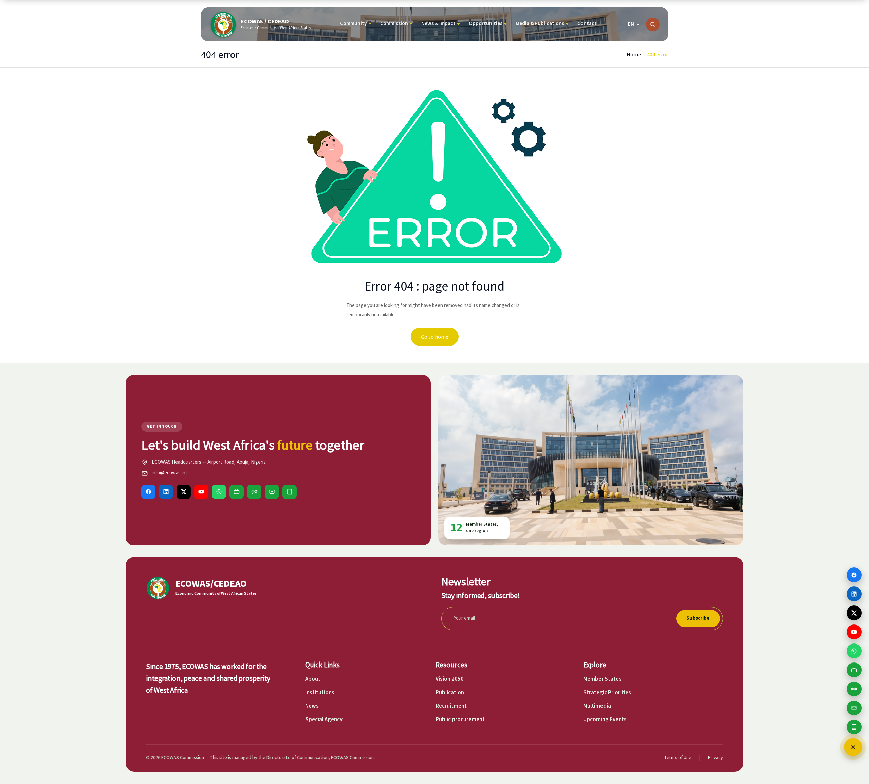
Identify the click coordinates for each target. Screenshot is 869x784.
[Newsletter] (272, 492)
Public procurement (460, 719)
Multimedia (597, 706)
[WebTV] (236, 492)
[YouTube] (201, 492)
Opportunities (488, 23)
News (312, 706)
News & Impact (440, 23)
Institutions (319, 693)
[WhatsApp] (219, 492)
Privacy (715, 757)
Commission (396, 23)
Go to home (434, 336)
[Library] (289, 492)
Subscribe (698, 618)
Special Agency (324, 719)
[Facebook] (148, 492)
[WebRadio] (254, 492)
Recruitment (451, 706)
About (312, 679)
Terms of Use (677, 757)
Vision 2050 (450, 679)
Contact (587, 23)
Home (634, 54)
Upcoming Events (605, 719)
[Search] (653, 24)
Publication (450, 693)
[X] (184, 492)
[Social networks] (853, 747)
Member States (602, 679)
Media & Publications (542, 23)
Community (355, 23)
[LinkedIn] (166, 492)
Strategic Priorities (607, 693)
